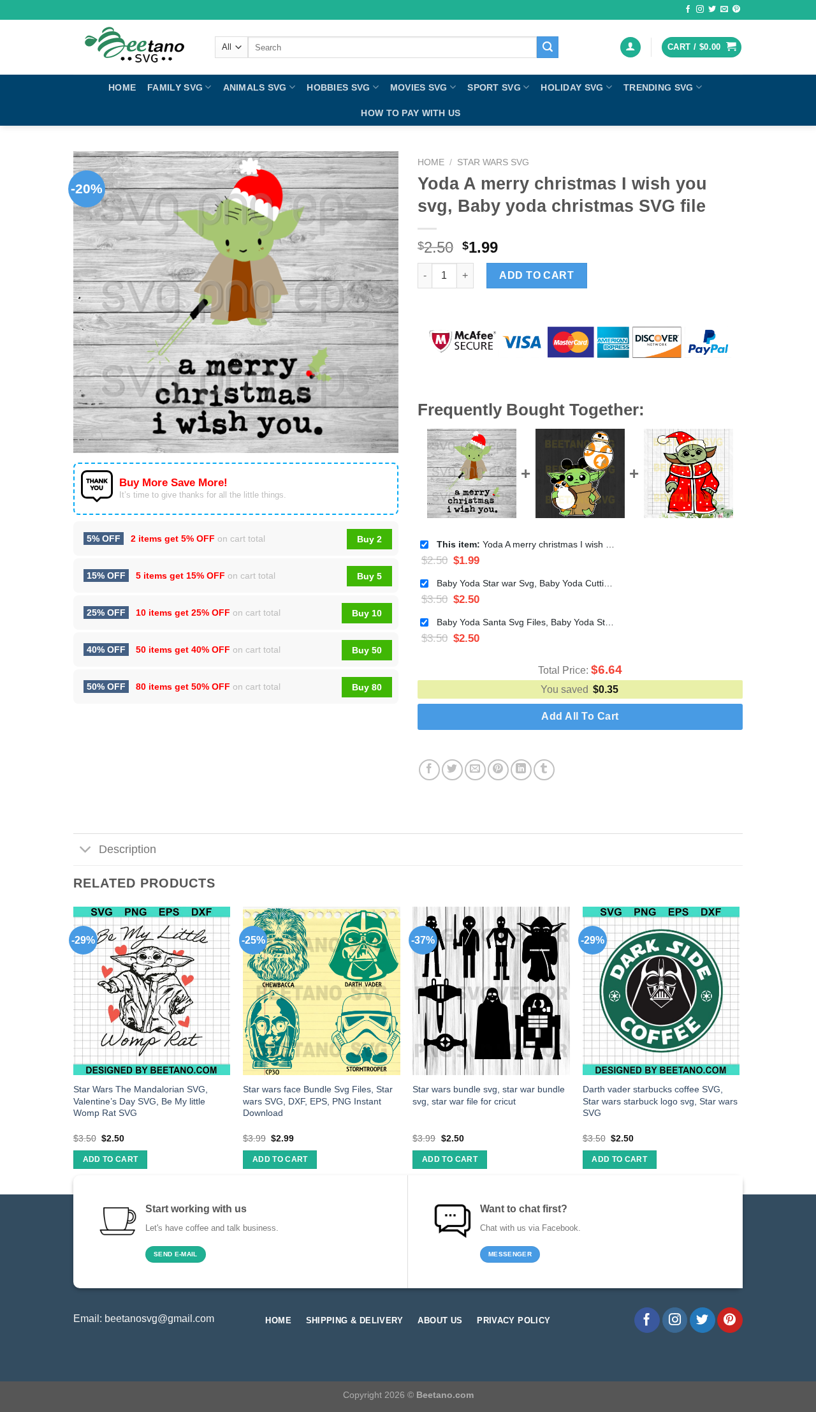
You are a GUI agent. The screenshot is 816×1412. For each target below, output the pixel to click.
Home (122, 87)
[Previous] (74, 1049)
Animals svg (255, 87)
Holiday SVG (572, 87)
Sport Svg (494, 87)
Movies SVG (419, 87)
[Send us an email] (724, 9)
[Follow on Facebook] (688, 9)
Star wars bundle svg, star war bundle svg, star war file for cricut (488, 1095)
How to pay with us (410, 113)
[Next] (738, 1049)
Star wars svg (493, 162)
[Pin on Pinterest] (498, 769)
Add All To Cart (579, 716)
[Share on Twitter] (452, 769)
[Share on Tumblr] (544, 769)
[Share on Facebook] (429, 769)
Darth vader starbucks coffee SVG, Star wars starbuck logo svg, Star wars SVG (660, 1101)
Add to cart (536, 275)
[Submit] (547, 47)
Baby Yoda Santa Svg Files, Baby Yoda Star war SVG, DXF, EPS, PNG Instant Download (526, 622)
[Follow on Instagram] (700, 9)
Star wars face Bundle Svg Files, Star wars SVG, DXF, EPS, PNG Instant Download (318, 1101)
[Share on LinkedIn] (521, 769)
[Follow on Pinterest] (736, 9)
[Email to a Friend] (475, 769)
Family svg (175, 87)
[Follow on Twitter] (712, 9)
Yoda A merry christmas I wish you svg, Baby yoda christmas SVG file (526, 544)
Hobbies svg (338, 87)
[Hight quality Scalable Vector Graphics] (134, 47)
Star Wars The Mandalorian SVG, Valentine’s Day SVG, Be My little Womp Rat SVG (140, 1101)
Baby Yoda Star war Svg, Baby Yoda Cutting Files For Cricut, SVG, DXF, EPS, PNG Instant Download (526, 583)
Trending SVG (658, 87)
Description (127, 849)
